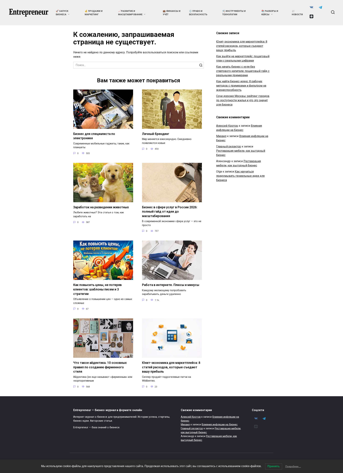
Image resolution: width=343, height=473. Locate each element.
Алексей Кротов (227, 125)
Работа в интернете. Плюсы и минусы (170, 285)
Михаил (221, 136)
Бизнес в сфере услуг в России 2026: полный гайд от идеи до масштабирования (169, 211)
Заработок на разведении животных (101, 207)
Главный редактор (228, 146)
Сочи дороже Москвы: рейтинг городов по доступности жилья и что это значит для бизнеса (242, 100)
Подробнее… (293, 466)
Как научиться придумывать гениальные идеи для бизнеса (240, 176)
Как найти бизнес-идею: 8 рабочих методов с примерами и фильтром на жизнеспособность (241, 86)
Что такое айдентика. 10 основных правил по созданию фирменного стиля (100, 367)
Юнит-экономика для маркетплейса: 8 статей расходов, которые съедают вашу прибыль (171, 367)
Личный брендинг (155, 134)
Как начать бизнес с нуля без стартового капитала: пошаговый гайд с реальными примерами (242, 71)
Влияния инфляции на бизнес (220, 424)
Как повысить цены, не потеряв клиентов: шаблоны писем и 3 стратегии (97, 289)
